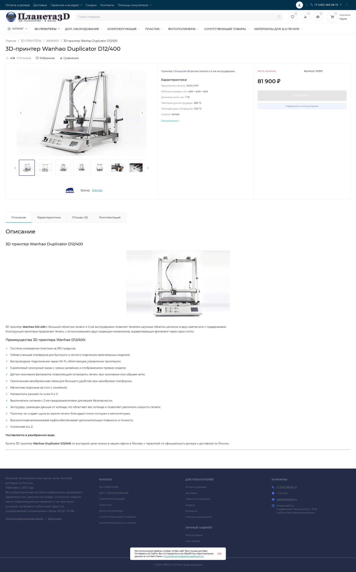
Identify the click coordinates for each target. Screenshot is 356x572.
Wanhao (97, 190)
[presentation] (20, 113)
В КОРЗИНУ (302, 95)
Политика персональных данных (25, 518)
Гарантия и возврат (197, 498)
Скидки (190, 504)
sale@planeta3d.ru (286, 499)
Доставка (191, 492)
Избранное (47, 58)
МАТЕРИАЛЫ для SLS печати (117, 522)
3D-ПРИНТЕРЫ (31, 41)
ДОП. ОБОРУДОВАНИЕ (114, 492)
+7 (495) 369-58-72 (326, 4)
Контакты (191, 510)
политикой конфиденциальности (183, 556)
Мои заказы (192, 541)
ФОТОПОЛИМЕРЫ (111, 510)
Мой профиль (194, 535)
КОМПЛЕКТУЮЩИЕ (112, 498)
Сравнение (71, 58)
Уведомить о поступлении (302, 106)
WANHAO (52, 41)
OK (219, 553)
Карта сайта (55, 518)
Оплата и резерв (196, 486)
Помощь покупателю (198, 516)
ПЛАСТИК (105, 504)
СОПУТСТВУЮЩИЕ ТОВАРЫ (117, 516)
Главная (11, 41)
